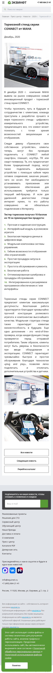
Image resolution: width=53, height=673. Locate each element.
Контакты (6, 553)
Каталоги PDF (8, 545)
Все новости (26, 452)
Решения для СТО (11, 518)
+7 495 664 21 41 (44, 2)
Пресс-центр (8, 541)
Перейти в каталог (26, 469)
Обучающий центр (11, 525)
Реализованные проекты (14, 514)
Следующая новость (26, 461)
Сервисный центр (11, 522)
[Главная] (17, 2)
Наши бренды (9, 529)
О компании (8, 537)
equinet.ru (15, 607)
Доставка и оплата (11, 533)
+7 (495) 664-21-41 (10, 583)
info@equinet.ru (10, 579)
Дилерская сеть (9, 549)
